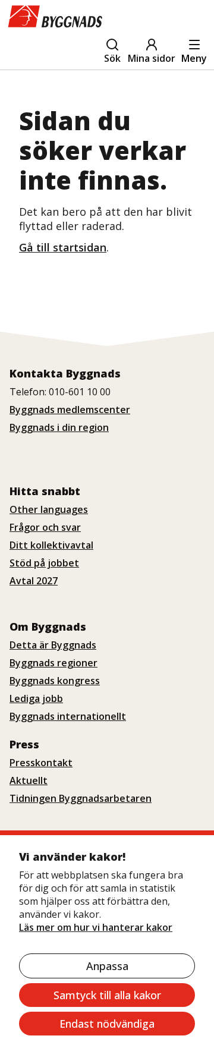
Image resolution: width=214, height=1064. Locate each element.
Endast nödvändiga (107, 1023)
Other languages (49, 509)
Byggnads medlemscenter (70, 409)
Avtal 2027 (34, 580)
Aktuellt (29, 780)
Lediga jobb (36, 698)
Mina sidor (151, 58)
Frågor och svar (45, 527)
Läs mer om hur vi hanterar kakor (95, 927)
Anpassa (107, 966)
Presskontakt (41, 762)
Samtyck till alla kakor (107, 995)
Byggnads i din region (59, 427)
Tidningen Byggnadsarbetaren (81, 798)
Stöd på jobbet (44, 562)
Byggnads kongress (55, 680)
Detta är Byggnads (53, 644)
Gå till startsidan (62, 247)
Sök (112, 58)
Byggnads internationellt (68, 716)
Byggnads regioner (53, 662)
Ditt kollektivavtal (51, 545)
